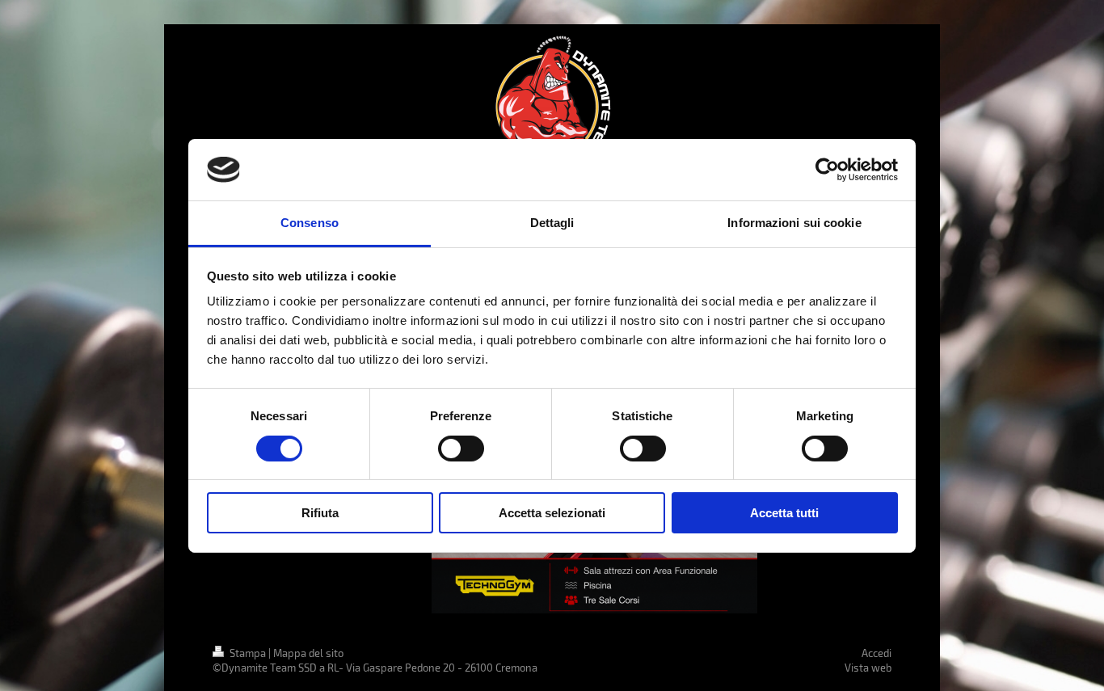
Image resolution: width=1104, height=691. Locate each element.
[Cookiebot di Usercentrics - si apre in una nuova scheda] (827, 170)
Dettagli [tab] (552, 223)
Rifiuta (320, 513)
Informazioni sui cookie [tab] (794, 223)
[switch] (461, 448)
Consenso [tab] (309, 223)
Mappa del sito (308, 653)
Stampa (247, 653)
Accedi (876, 653)
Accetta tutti (784, 513)
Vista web (868, 667)
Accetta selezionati (552, 513)
